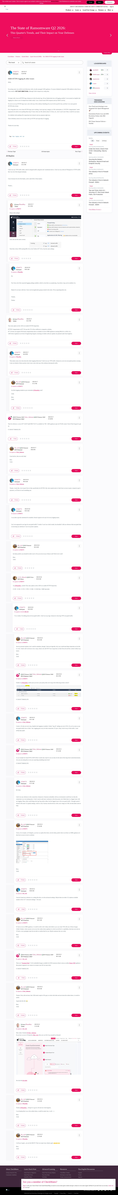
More (109, 10)
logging (17, 136)
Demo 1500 (72, 963)
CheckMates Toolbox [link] (65, 1172)
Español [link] (80, 1172)
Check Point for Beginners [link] (30, 1172)
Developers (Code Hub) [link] (65, 1175)
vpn (23, 136)
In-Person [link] (104, 140)
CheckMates (11, 56)
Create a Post (107, 52)
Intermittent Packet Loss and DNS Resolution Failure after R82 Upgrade (99, 116)
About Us (70, 1193)
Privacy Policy (54, 1)
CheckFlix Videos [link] (28, 1177)
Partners (101, 10)
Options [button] (81, 56)
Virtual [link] (97, 140)
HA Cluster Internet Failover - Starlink (97, 122)
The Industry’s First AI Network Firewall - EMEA (98, 181)
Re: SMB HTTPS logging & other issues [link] (53, 56)
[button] (90, 2)
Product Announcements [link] (65, 1177)
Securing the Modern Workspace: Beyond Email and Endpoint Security (99, 161)
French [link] (79, 1175)
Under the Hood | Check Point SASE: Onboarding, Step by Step (98, 151)
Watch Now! (16, 37)
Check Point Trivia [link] (28, 1175)
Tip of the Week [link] (46, 1175)
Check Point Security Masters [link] (49, 1172)
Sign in (24, 1185)
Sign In (112, 6)
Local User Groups (89, 10)
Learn (77, 10)
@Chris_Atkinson (31, 1033)
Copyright (56, 1193)
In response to (15, 209)
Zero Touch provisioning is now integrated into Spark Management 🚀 (99, 108)
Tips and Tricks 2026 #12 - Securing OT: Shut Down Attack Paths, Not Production (99, 192)
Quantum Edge (25, 963)
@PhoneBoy (36, 390)
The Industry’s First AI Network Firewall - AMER (98, 203)
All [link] (92, 140)
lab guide (24, 1080)
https (13, 136)
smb (21, 136)
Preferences (109, 2)
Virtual (91, 144)
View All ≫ (92, 93)
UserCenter (76, 1193)
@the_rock (35, 1035)
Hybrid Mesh (25, 56)
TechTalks (44, 1177)
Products (68, 10)
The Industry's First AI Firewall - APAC (99, 173)
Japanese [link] (80, 1177)
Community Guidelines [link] (11, 1175)
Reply (76, 146)
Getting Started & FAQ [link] (11, 1172)
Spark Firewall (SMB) (36, 56)
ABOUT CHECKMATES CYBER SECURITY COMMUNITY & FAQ (89, 6)
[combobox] (52, 62)
